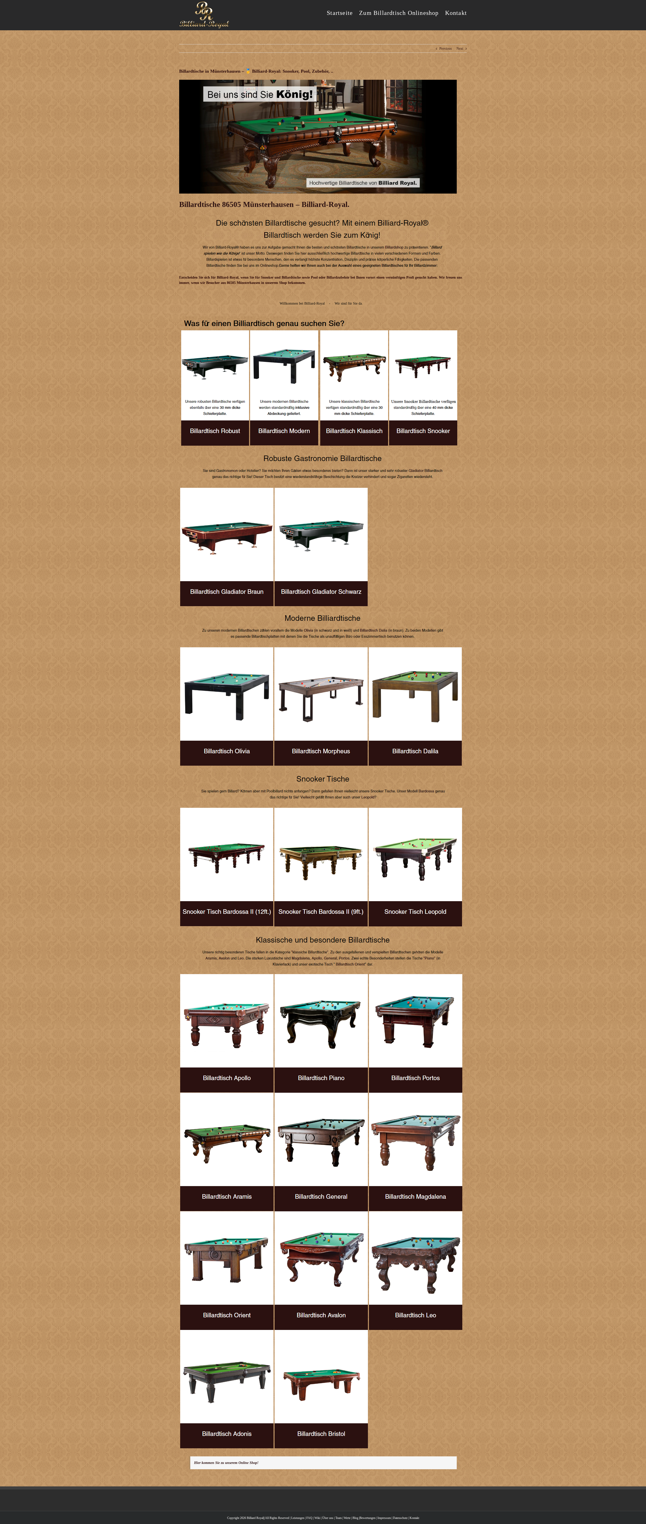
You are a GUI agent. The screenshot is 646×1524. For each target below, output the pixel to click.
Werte (347, 1518)
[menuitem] (343, 12)
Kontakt (414, 1518)
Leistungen (297, 1518)
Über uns (327, 1518)
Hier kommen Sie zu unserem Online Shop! (226, 1463)
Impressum (384, 1518)
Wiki (317, 1518)
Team (338, 1518)
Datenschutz (400, 1518)
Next (459, 48)
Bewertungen (367, 1518)
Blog (355, 1518)
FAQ (309, 1518)
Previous (445, 48)
